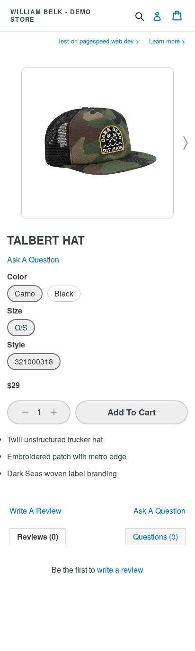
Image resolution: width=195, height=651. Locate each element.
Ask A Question (159, 510)
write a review (120, 569)
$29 (13, 385)
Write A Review (35, 510)
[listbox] (97, 293)
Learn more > (167, 40)
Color (17, 276)
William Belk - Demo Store (50, 15)
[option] (25, 293)
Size (14, 310)
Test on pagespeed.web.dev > (98, 40)
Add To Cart (131, 412)
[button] (25, 412)
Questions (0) (155, 536)
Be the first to (97, 569)
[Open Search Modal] (139, 16)
